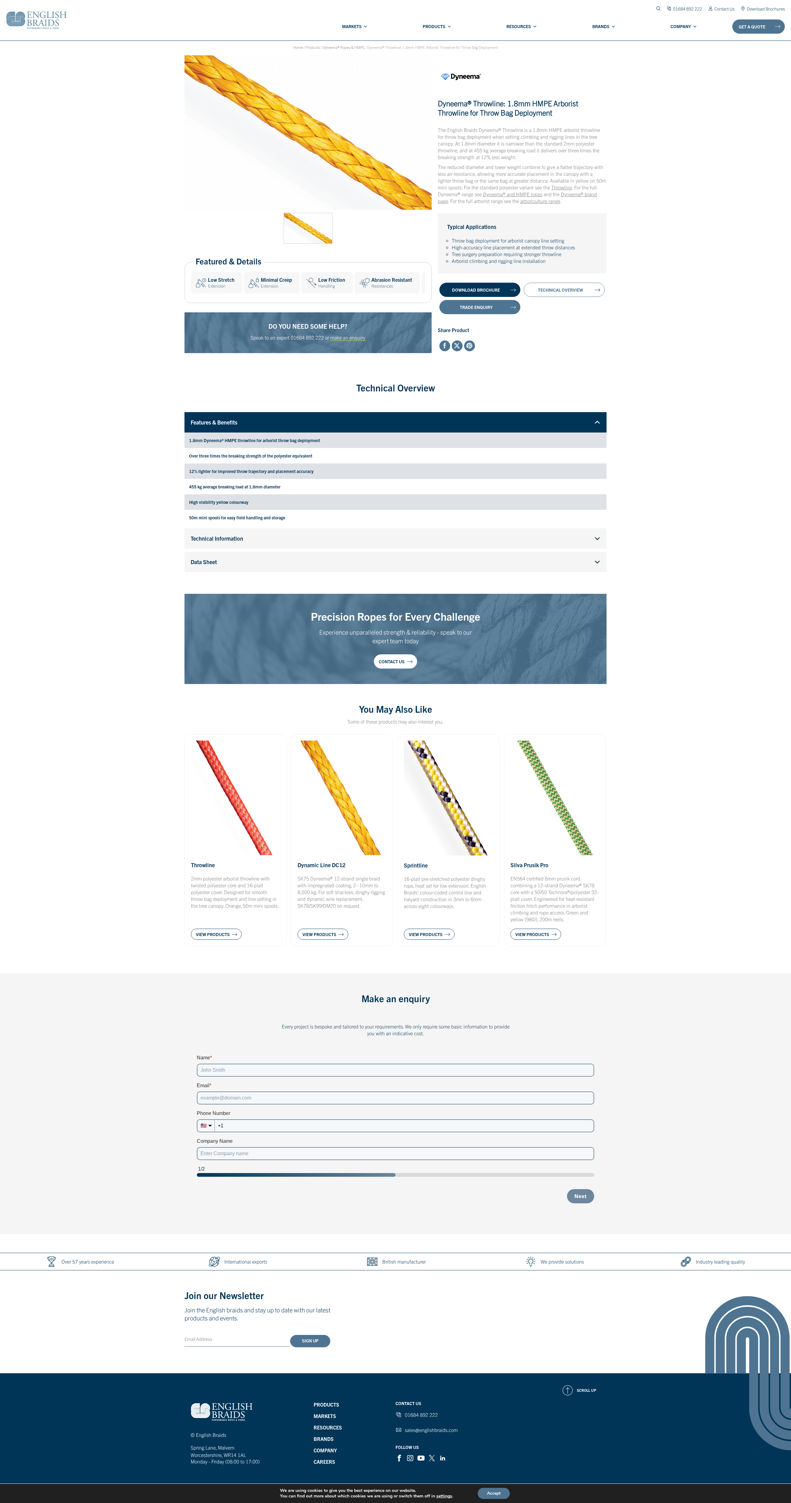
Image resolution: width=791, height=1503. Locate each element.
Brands (600, 26)
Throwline (561, 187)
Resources (518, 26)
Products (434, 26)
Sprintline (416, 865)
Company (680, 26)
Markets (352, 26)
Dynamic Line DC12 (321, 864)
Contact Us (724, 8)
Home (298, 47)
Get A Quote (752, 26)
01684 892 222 (307, 337)
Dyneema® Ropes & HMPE (344, 47)
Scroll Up (586, 1390)
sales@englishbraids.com (431, 1430)
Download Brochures (766, 8)
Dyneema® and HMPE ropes (512, 194)
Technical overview (560, 290)
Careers (324, 1462)
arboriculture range (540, 201)
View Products (213, 934)
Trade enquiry (476, 307)
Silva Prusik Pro (529, 864)
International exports (245, 1261)
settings (444, 1496)
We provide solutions (562, 1261)
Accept (494, 1493)
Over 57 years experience (87, 1261)
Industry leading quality (720, 1261)
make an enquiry (347, 337)
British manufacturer (404, 1261)
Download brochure (476, 290)
